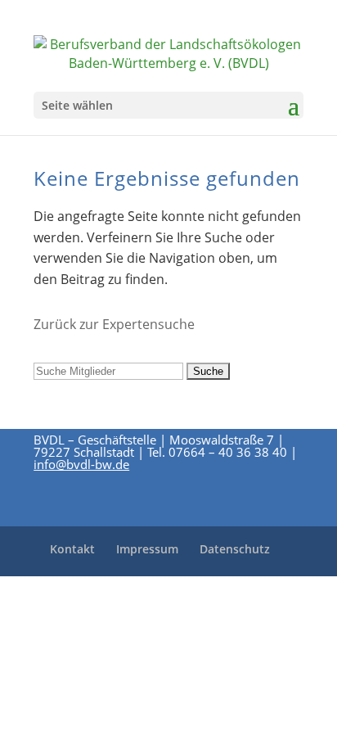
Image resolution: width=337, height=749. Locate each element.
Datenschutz (235, 549)
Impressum (147, 549)
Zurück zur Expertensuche (114, 324)
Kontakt (72, 549)
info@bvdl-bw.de (81, 464)
